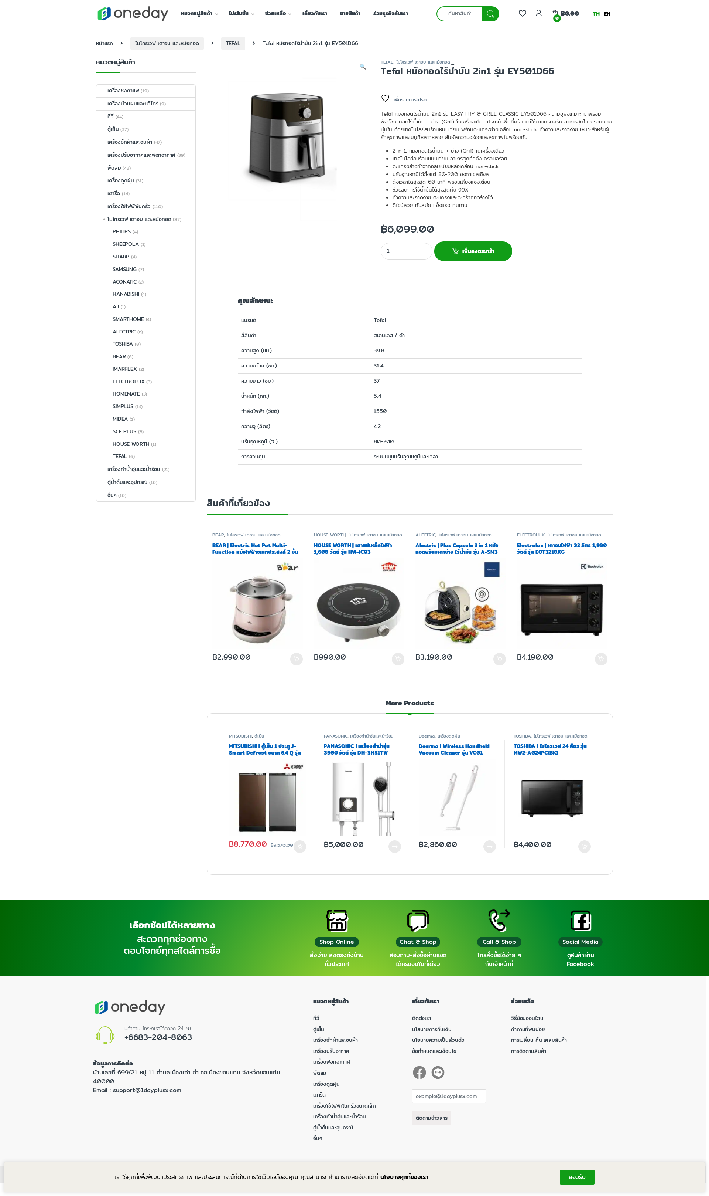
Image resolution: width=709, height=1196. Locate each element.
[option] (607, 13)
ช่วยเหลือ (275, 13)
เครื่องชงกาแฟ (123, 91)
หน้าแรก (104, 43)
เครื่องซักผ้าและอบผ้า (129, 142)
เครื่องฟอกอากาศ (331, 1062)
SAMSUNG (125, 269)
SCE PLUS (124, 431)
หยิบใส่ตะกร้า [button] (299, 846)
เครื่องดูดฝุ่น (449, 735)
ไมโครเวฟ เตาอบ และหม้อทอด (167, 43)
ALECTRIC (425, 534)
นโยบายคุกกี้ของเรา (404, 1177)
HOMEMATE (126, 394)
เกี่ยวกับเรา (314, 13)
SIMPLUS (123, 406)
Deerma (427, 735)
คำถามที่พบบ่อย (528, 1029)
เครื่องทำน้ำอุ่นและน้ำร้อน (371, 735)
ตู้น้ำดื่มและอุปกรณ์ (127, 482)
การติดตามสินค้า (528, 1051)
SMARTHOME (128, 319)
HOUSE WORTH (329, 534)
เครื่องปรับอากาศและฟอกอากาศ (141, 155)
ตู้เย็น (259, 735)
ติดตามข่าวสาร (432, 1118)
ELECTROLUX (531, 534)
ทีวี (110, 116)
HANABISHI (126, 294)
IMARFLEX (125, 369)
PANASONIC (335, 735)
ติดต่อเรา (421, 1018)
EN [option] (607, 14)
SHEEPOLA (126, 244)
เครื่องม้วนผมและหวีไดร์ (132, 103)
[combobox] (459, 13)
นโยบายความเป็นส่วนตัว (438, 1040)
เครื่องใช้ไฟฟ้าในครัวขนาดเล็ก (344, 1106)
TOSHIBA (522, 735)
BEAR (218, 534)
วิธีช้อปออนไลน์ (527, 1018)
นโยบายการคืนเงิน (432, 1029)
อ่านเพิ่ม (394, 846)
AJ (116, 306)
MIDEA (120, 419)
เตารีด (113, 193)
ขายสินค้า (350, 13)
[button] (363, 66)
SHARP (121, 257)
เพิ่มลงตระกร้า (478, 251)
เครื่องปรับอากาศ (331, 1051)
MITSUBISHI (240, 735)
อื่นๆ (112, 495)
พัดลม (114, 168)
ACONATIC (125, 282)
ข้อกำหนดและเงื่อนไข (434, 1051)
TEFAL (233, 43)
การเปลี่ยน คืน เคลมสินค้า (539, 1040)
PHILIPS (122, 231)
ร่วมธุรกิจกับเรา (390, 13)
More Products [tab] (410, 704)
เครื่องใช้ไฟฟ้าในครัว (129, 206)
